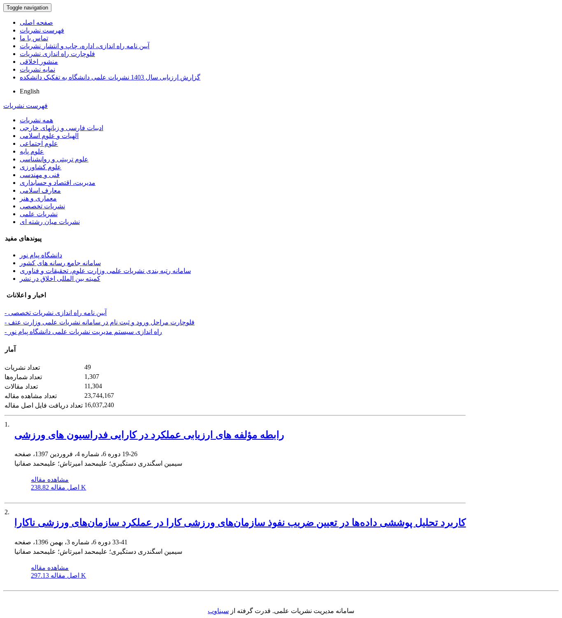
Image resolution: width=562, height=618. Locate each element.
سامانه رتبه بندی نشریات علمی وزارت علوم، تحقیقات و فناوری (105, 270)
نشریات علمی (39, 213)
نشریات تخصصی (42, 206)
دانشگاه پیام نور (41, 255)
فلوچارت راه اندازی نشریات (57, 53)
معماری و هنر (38, 198)
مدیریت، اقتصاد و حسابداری (57, 182)
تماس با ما (34, 38)
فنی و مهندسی (40, 174)
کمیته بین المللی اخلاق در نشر (60, 278)
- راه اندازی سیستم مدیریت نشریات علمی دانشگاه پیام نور (83, 331)
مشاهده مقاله (50, 479)
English (29, 91)
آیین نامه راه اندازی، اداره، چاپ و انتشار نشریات (84, 45)
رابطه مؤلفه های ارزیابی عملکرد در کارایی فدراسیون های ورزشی (149, 434)
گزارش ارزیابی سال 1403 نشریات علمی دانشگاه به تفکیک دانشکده (110, 77)
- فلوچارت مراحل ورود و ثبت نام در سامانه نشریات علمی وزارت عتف (100, 322)
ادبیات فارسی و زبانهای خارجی (61, 127)
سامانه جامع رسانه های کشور (60, 262)
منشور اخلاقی (39, 61)
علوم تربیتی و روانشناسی (54, 159)
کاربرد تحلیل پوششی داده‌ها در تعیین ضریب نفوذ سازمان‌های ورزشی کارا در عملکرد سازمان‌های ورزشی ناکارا (240, 522)
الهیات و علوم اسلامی (49, 135)
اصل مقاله (58, 487)
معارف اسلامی (40, 190)
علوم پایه (32, 151)
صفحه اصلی (36, 22)
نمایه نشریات (37, 69)
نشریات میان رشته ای (50, 221)
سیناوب (218, 610)
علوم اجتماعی (39, 143)
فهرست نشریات (42, 30)
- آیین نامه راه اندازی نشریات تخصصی (56, 312)
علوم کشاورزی (40, 166)
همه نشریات (36, 120)
